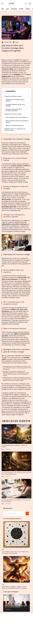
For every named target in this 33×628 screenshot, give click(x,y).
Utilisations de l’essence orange (13, 114)
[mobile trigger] (3, 3)
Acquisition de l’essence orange (13, 96)
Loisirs (17, 42)
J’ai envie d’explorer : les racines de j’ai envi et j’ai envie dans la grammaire (16, 473)
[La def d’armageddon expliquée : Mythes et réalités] (16, 434)
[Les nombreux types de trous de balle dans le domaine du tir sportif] (16, 534)
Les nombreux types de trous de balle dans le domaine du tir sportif (15, 552)
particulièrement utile (9, 207)
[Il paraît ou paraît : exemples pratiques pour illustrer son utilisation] (16, 603)
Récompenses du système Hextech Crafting (15, 100)
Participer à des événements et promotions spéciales (14, 110)
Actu (3, 449)
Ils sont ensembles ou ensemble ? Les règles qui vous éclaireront (16, 500)
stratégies (17, 74)
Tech (3, 584)
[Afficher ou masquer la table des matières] (22, 91)
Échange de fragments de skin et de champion (15, 105)
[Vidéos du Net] (11, 3)
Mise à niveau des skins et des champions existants (17, 121)
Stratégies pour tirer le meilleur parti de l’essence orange (14, 129)
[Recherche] (26, 3)
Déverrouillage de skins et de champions (16, 117)
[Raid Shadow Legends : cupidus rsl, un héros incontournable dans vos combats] (16, 569)
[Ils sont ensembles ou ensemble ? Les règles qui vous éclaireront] (16, 488)
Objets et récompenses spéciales (14, 125)
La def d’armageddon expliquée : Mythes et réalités (14, 446)
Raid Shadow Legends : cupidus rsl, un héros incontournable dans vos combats (14, 587)
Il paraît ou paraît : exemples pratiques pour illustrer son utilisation (15, 606)
